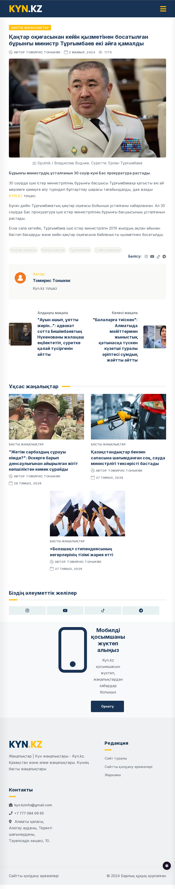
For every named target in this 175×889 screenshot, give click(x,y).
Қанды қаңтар (53, 250)
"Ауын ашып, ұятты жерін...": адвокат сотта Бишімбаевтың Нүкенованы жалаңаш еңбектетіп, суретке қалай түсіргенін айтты (60, 337)
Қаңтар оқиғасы (23, 250)
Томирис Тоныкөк (43, 52)
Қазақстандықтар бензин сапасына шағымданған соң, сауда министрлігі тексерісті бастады (128, 458)
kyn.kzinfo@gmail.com (33, 805)
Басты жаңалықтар (30, 27)
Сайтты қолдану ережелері (128, 767)
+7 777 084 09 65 (29, 813)
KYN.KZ (16, 196)
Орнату (107, 706)
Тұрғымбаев (80, 250)
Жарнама (113, 775)
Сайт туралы (116, 758)
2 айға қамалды (107, 250)
